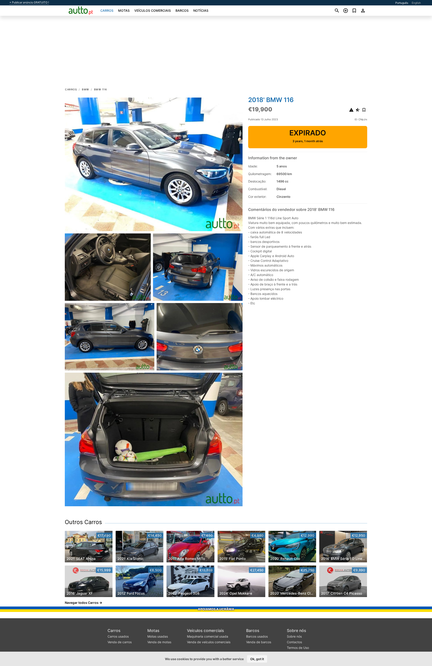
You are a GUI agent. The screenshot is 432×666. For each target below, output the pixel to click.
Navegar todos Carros (82, 602)
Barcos (182, 10)
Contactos (294, 642)
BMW (85, 89)
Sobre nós (296, 630)
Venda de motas (159, 642)
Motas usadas (157, 636)
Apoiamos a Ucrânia (216, 609)
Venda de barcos (258, 642)
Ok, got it (257, 659)
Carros (106, 10)
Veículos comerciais (152, 10)
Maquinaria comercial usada (207, 636)
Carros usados (118, 636)
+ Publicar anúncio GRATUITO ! (29, 2)
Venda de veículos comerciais (208, 642)
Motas (124, 10)
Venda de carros (120, 642)
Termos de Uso (298, 648)
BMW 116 (100, 89)
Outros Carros (83, 522)
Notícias (200, 10)
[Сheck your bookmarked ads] (354, 10)
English (416, 3)
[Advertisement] (216, 53)
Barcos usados (257, 636)
